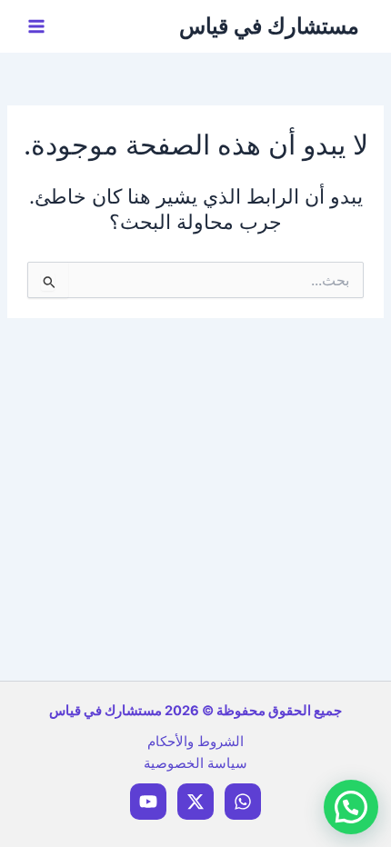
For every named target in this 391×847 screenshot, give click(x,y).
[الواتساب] (243, 801)
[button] (351, 807)
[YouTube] (148, 801)
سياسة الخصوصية (195, 763)
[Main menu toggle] (36, 26)
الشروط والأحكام (195, 741)
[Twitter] (195, 801)
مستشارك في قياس (269, 26)
